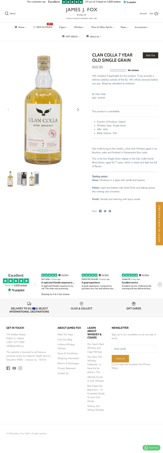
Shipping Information (68, 358)
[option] (43, 109)
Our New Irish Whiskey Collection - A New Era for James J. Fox (94, 364)
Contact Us (63, 373)
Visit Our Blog (65, 339)
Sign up (120, 358)
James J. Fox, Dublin (22, 433)
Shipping (106, 83)
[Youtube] (14, 368)
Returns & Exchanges (68, 363)
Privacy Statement (67, 368)
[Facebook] (8, 368)
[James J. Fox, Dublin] (81, 13)
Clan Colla (100, 94)
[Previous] (8, 109)
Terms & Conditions (68, 353)
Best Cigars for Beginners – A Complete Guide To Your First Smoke (96, 393)
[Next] (78, 109)
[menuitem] (20, 27)
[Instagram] (20, 368)
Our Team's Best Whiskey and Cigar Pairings (95, 348)
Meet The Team (65, 334)
